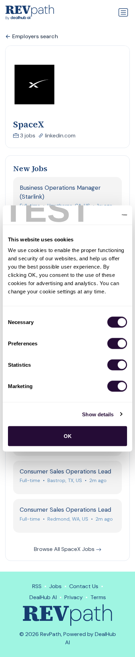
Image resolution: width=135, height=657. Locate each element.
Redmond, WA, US (67, 519)
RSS (37, 586)
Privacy (73, 597)
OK (68, 436)
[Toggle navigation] (123, 12)
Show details (98, 414)
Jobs (55, 586)
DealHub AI (43, 597)
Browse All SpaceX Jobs (65, 549)
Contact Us (83, 586)
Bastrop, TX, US (64, 480)
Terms (98, 597)
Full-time (30, 480)
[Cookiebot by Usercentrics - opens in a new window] (97, 215)
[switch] (117, 343)
